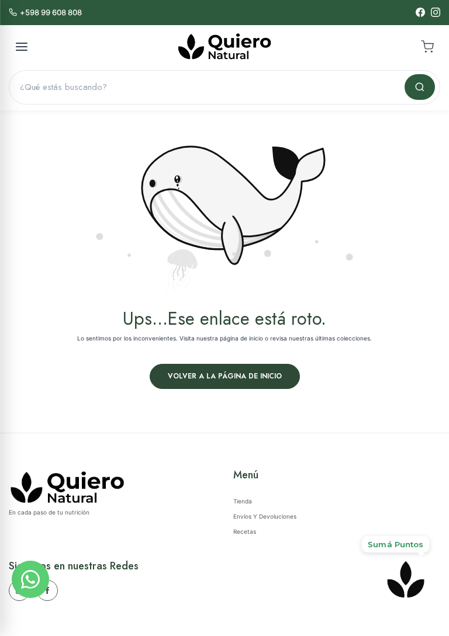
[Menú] (21, 47)
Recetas (244, 531)
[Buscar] (420, 87)
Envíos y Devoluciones (264, 516)
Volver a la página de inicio (225, 376)
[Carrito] (427, 47)
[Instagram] (435, 12)
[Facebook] (420, 12)
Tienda (242, 501)
